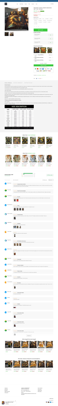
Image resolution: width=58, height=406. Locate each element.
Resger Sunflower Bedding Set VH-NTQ (8, 350)
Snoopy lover (6, 392)
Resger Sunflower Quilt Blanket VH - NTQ (24, 146)
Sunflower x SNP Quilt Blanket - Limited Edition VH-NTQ (49, 146)
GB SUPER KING (49, 20)
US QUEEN (46, 18)
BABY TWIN (36, 17)
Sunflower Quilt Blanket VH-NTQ (32, 146)
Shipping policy (40, 390)
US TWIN (40, 18)
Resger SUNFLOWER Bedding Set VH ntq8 (41, 350)
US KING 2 (35, 20)
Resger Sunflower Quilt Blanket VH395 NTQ (39, 57)
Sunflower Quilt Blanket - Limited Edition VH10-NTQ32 (16, 146)
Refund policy (39, 391)
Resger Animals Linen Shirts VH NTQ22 (25, 164)
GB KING (44, 20)
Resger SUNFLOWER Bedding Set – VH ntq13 (25, 350)
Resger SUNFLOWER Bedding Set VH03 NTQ (41, 369)
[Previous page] (5, 19)
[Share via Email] (41, 78)
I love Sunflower (39, 75)
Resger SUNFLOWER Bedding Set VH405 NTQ (49, 369)
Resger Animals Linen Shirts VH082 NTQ (41, 164)
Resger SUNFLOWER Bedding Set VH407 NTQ (49, 350)
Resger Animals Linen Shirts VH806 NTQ (17, 164)
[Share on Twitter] (38, 78)
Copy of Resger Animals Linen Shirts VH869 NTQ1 (49, 164)
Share (34, 78)
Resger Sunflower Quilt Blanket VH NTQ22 (8, 146)
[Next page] (27, 19)
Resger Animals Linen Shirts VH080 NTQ (9, 164)
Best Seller (6, 390)
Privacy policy (39, 389)
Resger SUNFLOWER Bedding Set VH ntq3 (33, 350)
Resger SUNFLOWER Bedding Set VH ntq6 (17, 350)
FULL (43, 18)
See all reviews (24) (7, 175)
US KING (51, 18)
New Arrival (6, 389)
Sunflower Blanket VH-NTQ (40, 146)
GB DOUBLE (40, 20)
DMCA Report (51, 398)
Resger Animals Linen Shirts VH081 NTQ (33, 164)
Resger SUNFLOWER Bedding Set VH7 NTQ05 (41, 54)
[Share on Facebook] (36, 78)
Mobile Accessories (7, 391)
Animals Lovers (44, 75)
